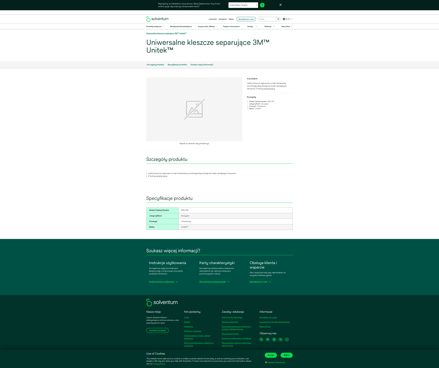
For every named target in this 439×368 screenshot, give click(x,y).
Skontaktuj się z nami (268, 317)
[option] (194, 111)
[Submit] (278, 19)
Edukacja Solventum (230, 322)
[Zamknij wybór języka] (280, 5)
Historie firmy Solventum (232, 317)
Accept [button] (271, 355)
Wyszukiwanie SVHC (230, 334)
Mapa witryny (265, 326)
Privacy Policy (159, 364)
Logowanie (213, 19)
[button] (275, 362)
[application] (194, 109)
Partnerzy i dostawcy (192, 331)
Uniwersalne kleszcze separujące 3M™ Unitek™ (166, 33)
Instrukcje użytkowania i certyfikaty (236, 338)
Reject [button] (286, 355)
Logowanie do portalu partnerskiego (275, 322)
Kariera (231, 19)
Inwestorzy (223, 19)
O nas (186, 317)
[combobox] (269, 19)
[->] (262, 5)
